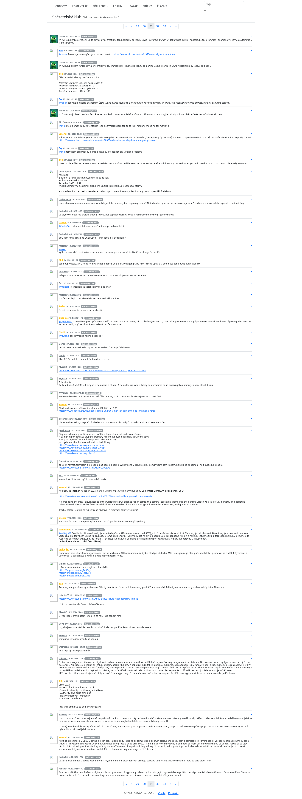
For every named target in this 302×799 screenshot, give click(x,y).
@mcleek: (64, 286)
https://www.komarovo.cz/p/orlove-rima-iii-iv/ (82, 450)
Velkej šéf (64, 549)
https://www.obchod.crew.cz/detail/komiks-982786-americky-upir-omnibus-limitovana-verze (107, 410)
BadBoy (63, 714)
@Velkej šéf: (65, 533)
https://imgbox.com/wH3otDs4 (75, 572)
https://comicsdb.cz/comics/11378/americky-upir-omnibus (144, 54)
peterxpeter (65, 171)
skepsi (62, 517)
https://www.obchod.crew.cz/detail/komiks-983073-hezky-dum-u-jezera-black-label (102, 370)
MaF (61, 260)
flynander (64, 392)
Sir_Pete (63, 122)
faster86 (63, 210)
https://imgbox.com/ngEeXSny (75, 570)
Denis (62, 343)
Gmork (62, 461)
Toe (61, 50)
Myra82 (63, 366)
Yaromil (63, 133)
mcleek (63, 245)
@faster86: (64, 226)
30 (144, 26)
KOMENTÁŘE (80, 6)
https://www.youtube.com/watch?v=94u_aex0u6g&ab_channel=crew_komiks (98, 598)
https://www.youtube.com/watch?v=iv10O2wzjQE (84, 467)
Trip (61, 73)
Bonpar (63, 623)
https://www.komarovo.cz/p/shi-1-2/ (77, 453)
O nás (161, 793)
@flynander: (65, 321)
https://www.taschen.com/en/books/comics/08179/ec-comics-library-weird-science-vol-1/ (105, 496)
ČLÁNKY (162, 6)
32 (157, 26)
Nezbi (62, 332)
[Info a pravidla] (249, 17)
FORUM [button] (118, 6)
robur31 (63, 658)
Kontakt (173, 793)
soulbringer (65, 529)
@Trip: (62, 125)
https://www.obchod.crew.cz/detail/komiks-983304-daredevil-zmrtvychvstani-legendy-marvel (107, 140)
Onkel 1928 (65, 199)
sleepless (64, 317)
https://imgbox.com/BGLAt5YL (74, 575)
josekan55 (64, 430)
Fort (61, 283)
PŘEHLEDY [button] (99, 6)
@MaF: (62, 249)
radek (62, 36)
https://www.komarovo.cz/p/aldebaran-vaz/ (81, 445)
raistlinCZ (64, 595)
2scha (62, 306)
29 (137, 26)
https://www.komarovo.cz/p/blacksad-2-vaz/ (82, 447)
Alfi (61, 681)
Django (63, 222)
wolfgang (64, 646)
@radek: (63, 54)
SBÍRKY (147, 6)
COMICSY (61, 6)
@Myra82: (64, 335)
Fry (60, 99)
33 (164, 26)
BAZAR (133, 6)
